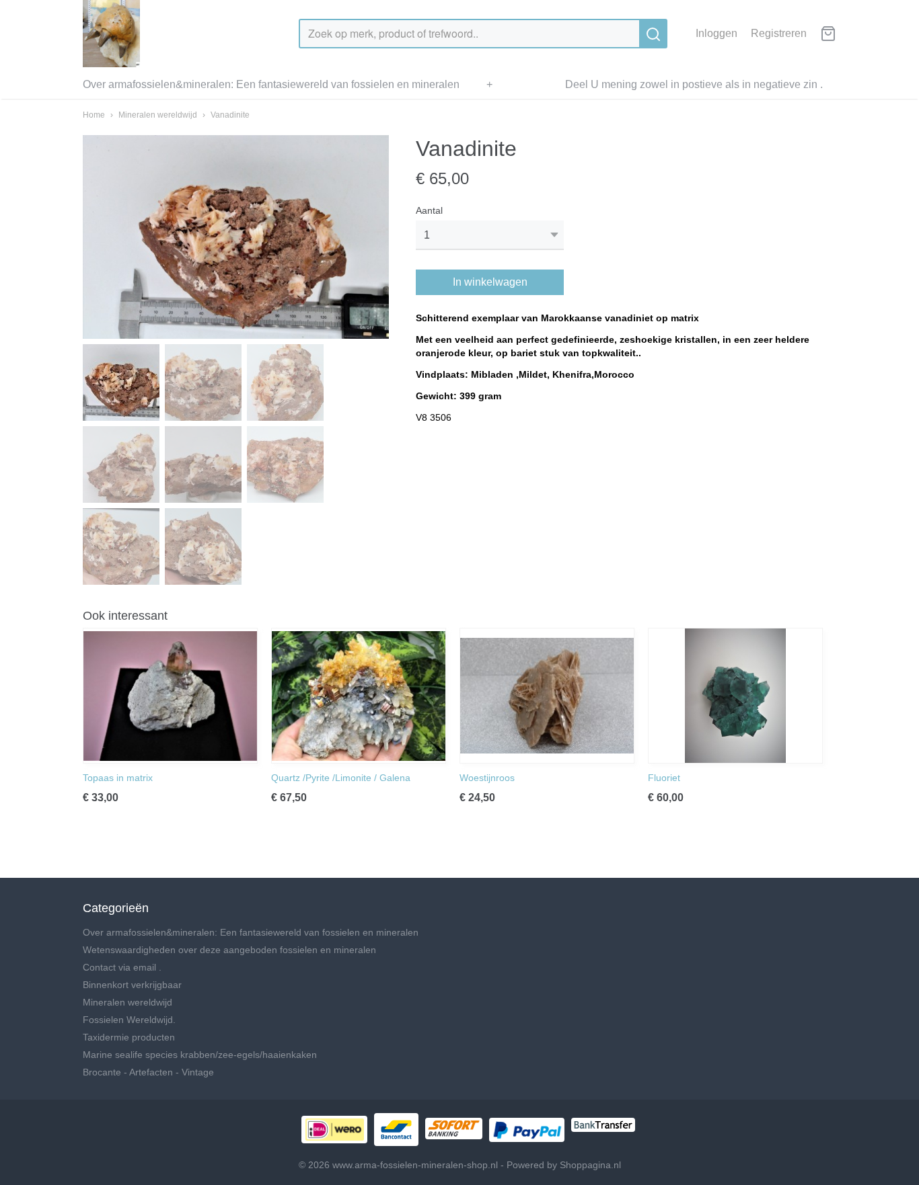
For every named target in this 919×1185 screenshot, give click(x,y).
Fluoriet (664, 777)
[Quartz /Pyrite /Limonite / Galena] (358, 695)
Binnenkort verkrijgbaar (132, 984)
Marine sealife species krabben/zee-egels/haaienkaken (200, 1054)
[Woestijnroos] (547, 695)
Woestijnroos (487, 777)
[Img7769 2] (236, 237)
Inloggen (716, 33)
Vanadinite (230, 115)
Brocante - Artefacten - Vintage (148, 1072)
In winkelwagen (490, 282)
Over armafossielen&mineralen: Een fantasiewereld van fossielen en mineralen (271, 84)
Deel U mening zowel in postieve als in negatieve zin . (694, 84)
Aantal (429, 210)
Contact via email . (122, 967)
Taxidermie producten (129, 1037)
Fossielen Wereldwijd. (129, 1019)
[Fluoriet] (735, 695)
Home (94, 115)
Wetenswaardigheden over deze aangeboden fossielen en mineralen (229, 949)
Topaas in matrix (118, 777)
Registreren (779, 33)
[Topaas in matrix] (170, 695)
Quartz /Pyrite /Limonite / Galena (340, 777)
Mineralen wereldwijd (157, 115)
